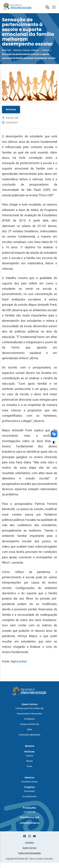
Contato (29, 842)
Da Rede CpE (29, 812)
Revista (29, 746)
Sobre (29, 729)
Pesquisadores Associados (29, 713)
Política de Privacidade (29, 853)
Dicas (29, 766)
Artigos (29, 761)
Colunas (29, 756)
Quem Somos (29, 704)
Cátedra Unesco (29, 823)
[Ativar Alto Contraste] (54, 442)
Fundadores (29, 719)
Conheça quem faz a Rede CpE (29, 708)
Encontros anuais (29, 782)
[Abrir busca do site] (47, 7)
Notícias (11, 109)
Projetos (29, 787)
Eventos (29, 777)
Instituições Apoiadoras (29, 735)
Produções (29, 807)
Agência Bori (19, 661)
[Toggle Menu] (54, 7)
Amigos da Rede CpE (29, 724)
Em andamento (30, 796)
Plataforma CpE (29, 817)
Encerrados (29, 791)
